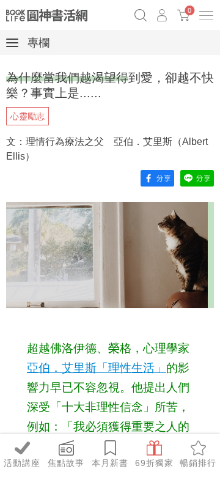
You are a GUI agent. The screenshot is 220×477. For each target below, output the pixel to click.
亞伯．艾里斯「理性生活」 (96, 367)
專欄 (37, 43)
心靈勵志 (27, 116)
